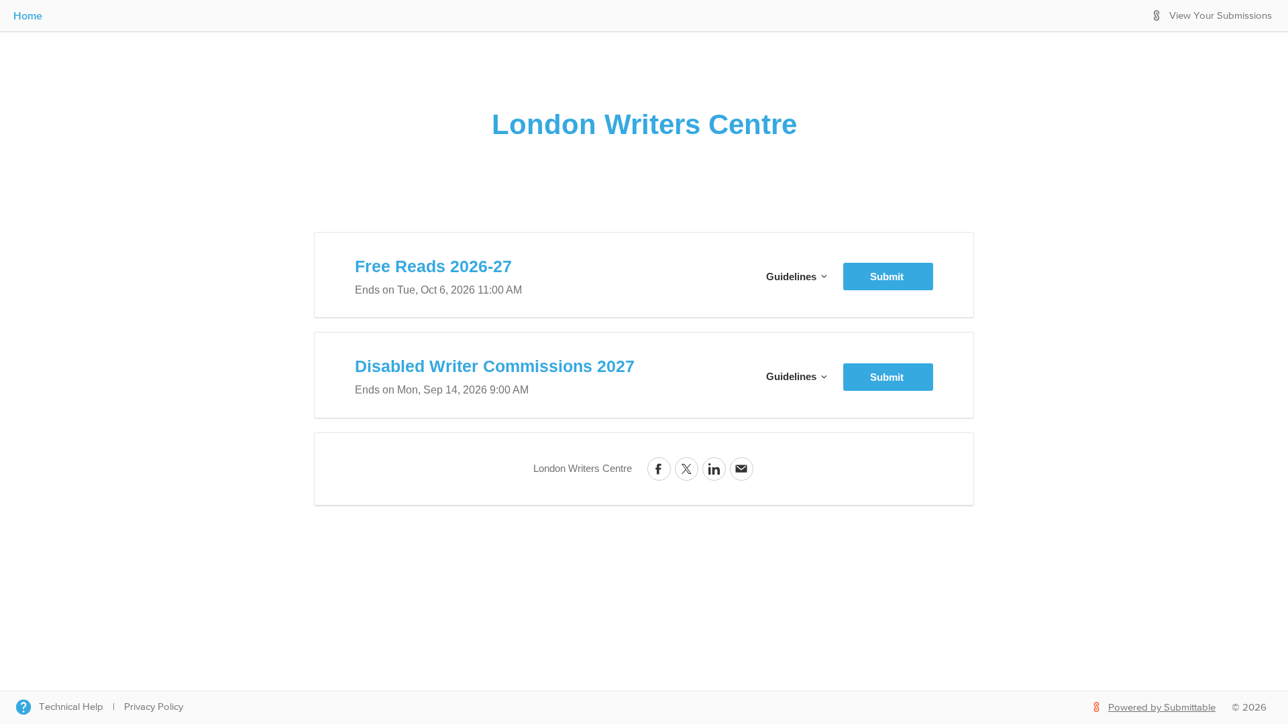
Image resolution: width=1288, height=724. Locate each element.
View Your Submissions (1220, 16)
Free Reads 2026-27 (433, 266)
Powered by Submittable (1162, 708)
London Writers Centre (644, 124)
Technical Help (71, 707)
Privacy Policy (153, 707)
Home (27, 15)
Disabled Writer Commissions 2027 (495, 366)
